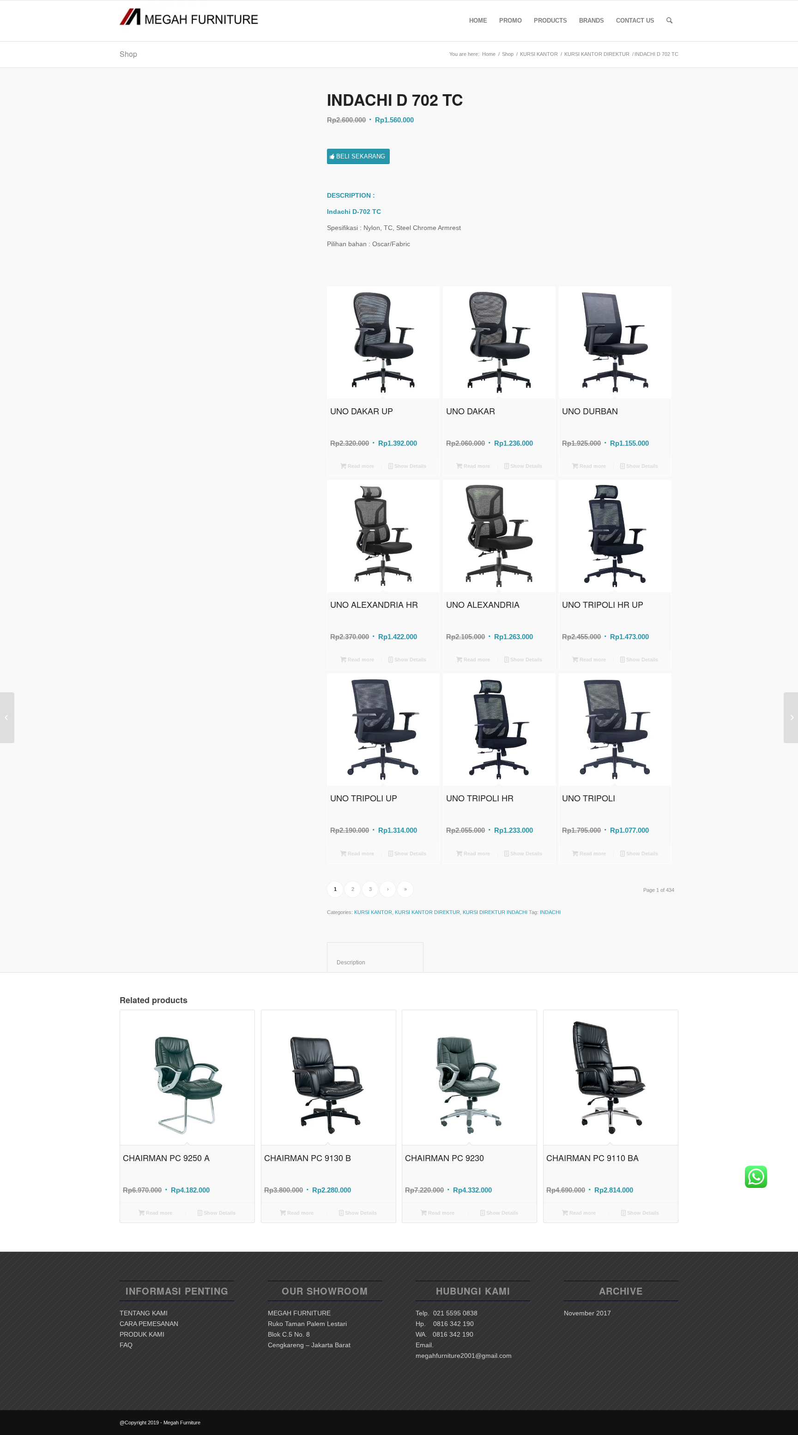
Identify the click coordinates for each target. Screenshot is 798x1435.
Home (489, 54)
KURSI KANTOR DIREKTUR (596, 54)
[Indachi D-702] (212, 183)
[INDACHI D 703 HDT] (791, 717)
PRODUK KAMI (142, 1334)
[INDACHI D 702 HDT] (7, 717)
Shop (128, 53)
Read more (360, 466)
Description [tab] (375, 962)
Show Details (409, 466)
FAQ (126, 1345)
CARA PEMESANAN (149, 1323)
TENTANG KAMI (144, 1313)
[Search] (669, 20)
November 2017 (587, 1313)
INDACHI (550, 912)
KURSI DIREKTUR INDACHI (495, 912)
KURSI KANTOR (539, 54)
